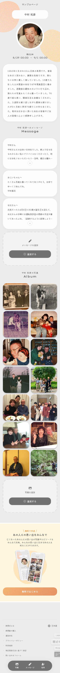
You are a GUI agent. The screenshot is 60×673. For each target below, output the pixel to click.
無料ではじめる (30, 591)
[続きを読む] (30, 163)
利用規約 (9, 645)
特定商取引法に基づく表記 (16, 650)
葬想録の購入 (11, 630)
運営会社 (9, 635)
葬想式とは (10, 625)
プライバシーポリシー (14, 640)
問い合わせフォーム (13, 655)
